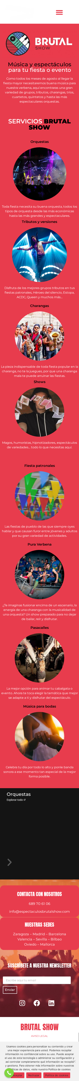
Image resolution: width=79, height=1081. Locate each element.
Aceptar (17, 1075)
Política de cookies (56, 1075)
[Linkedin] (51, 1003)
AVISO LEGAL (39, 1035)
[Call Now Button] (9, 1073)
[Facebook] (36, 1003)
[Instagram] (22, 1003)
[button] (59, 12)
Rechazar (34, 1075)
